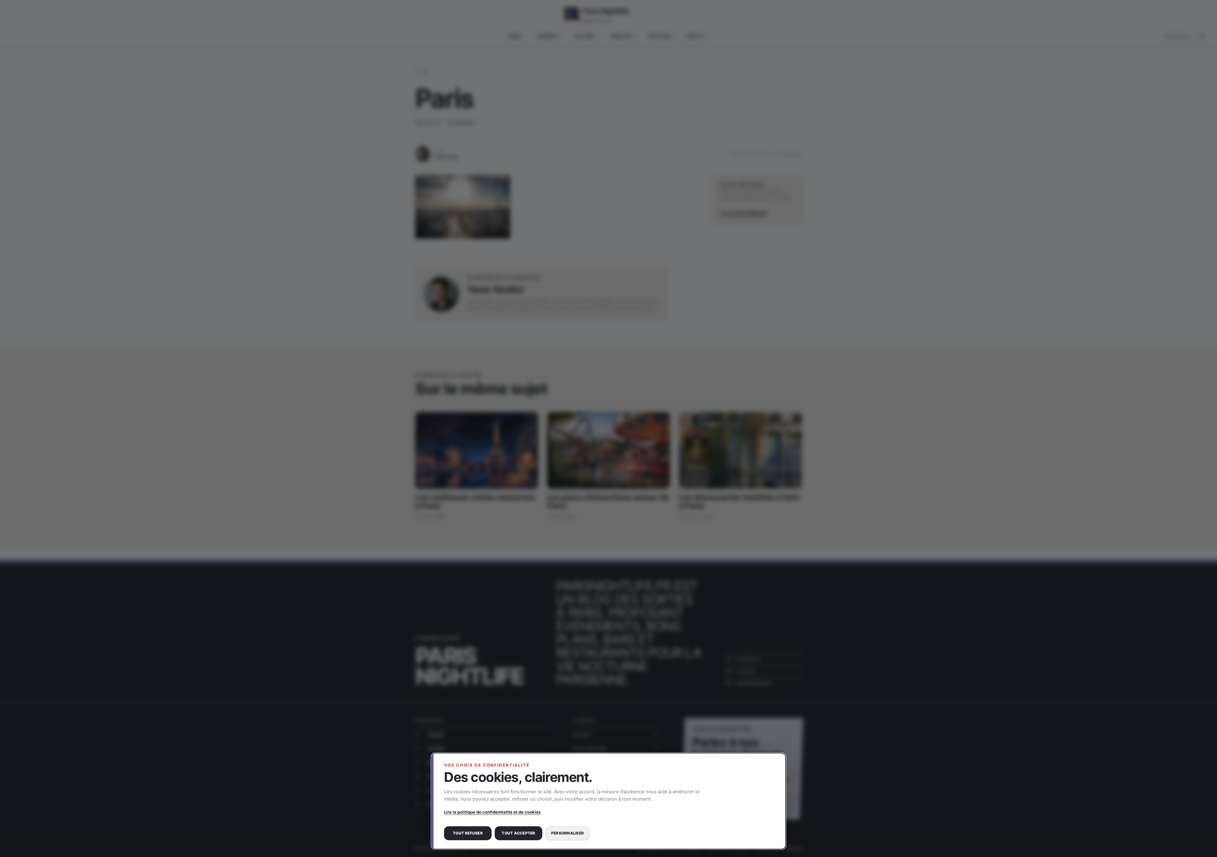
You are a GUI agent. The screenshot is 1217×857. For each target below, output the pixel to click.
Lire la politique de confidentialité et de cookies (492, 812)
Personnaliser (567, 833)
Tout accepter (518, 833)
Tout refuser (468, 833)
